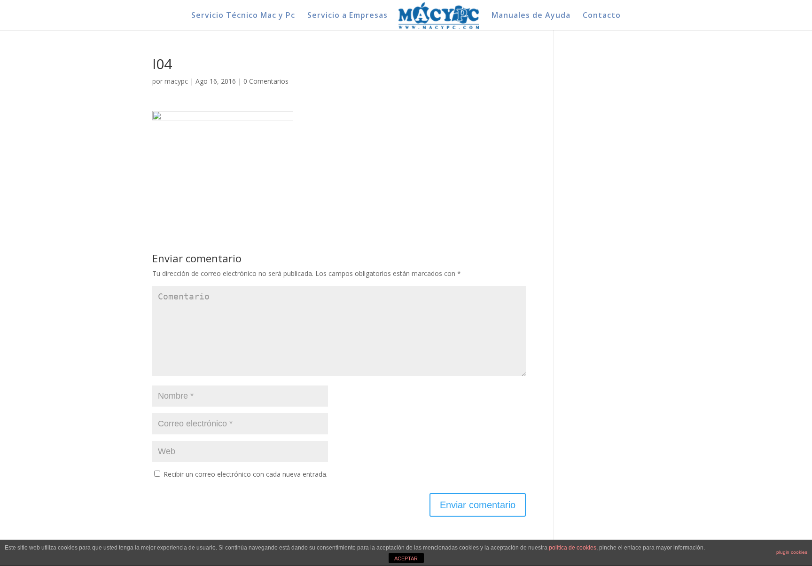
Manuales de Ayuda (531, 16)
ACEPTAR (406, 558)
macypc (176, 81)
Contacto (602, 16)
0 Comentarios (266, 81)
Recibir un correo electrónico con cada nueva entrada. (246, 474)
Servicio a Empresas (347, 16)
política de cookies (572, 547)
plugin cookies (791, 552)
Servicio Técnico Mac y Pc (243, 16)
